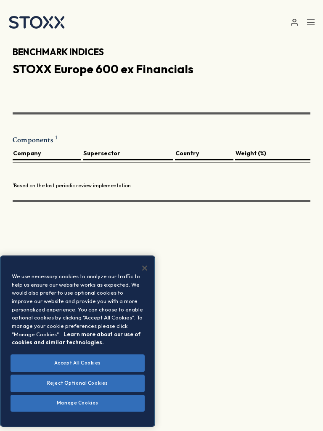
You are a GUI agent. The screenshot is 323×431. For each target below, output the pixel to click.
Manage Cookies (77, 403)
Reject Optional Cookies (77, 383)
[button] (294, 22)
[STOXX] (36, 22)
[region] (77, 341)
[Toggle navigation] (311, 22)
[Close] (144, 268)
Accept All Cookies (77, 363)
